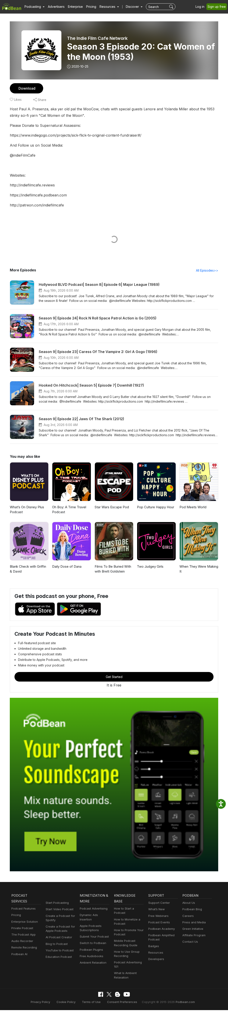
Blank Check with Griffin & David (28, 569)
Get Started (114, 677)
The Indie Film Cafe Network (97, 38)
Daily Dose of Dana (66, 566)
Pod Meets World (192, 507)
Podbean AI (19, 954)
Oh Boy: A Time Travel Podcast (69, 509)
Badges (153, 946)
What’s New (156, 909)
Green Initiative (192, 928)
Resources (155, 952)
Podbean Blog (192, 909)
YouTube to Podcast (60, 950)
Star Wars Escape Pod (112, 507)
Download (26, 88)
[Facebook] (100, 994)
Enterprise (75, 6)
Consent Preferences (122, 1002)
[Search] (171, 7)
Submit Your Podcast (94, 936)
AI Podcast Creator (59, 937)
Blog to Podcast (57, 944)
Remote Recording (24, 947)
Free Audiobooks (91, 956)
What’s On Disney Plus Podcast (27, 509)
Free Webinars (158, 916)
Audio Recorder (22, 941)
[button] (34, 6)
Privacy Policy (40, 1002)
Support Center (159, 902)
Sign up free (217, 6)
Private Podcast (22, 928)
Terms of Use (91, 1002)
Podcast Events (159, 922)
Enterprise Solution (24, 921)
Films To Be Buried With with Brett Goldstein (113, 569)
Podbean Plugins (91, 949)
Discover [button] (133, 6)
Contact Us (190, 941)
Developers (156, 959)
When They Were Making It (198, 569)
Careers (188, 916)
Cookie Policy (66, 1002)
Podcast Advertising (94, 908)
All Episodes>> (207, 270)
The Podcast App (23, 934)
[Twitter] (109, 994)
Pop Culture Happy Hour (155, 507)
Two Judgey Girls (150, 566)
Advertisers (56, 6)
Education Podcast (59, 956)
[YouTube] (127, 994)
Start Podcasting (57, 902)
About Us (188, 902)
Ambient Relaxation (93, 962)
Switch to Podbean (93, 943)
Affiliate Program (194, 935)
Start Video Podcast (59, 909)
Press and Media (194, 922)
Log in (199, 6)
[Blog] (117, 994)
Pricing (91, 6)
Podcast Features (23, 908)
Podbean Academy (161, 928)
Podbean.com (185, 1002)
